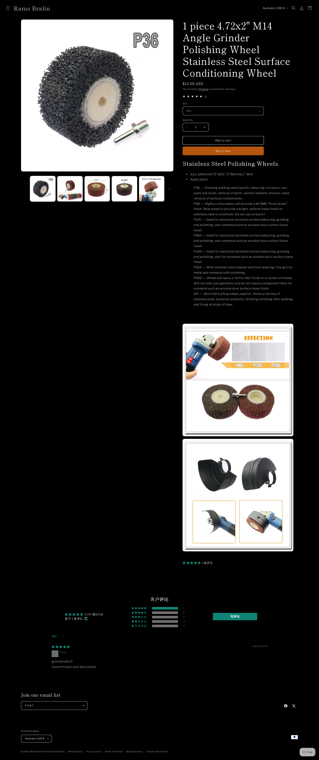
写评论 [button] (235, 616)
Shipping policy (134, 751)
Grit (185, 103)
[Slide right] (169, 189)
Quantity (188, 119)
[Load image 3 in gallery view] (97, 188)
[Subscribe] (83, 705)
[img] (61, 647)
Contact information (157, 751)
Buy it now (223, 151)
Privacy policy (94, 751)
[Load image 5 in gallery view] (151, 188)
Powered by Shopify (54, 751)
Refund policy (75, 751)
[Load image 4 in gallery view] (124, 188)
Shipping (203, 89)
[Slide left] (25, 189)
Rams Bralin (36, 751)
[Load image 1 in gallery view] (42, 188)
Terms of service (114, 751)
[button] (8, 8)
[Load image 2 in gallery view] (70, 188)
